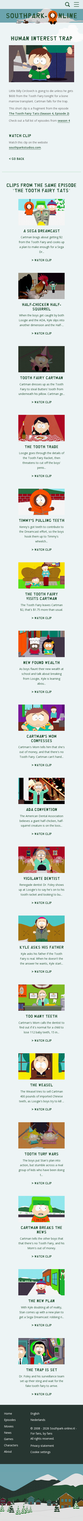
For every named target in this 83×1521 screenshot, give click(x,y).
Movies (8, 1426)
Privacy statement (42, 1446)
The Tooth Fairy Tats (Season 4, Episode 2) (39, 113)
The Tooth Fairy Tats (41, 190)
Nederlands (37, 1420)
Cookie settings (40, 1452)
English (34, 1413)
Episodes (10, 1420)
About (8, 1451)
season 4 (64, 120)
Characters (11, 1445)
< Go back (16, 158)
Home (8, 1413)
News (7, 1433)
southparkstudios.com (25, 147)
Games (8, 1439)
